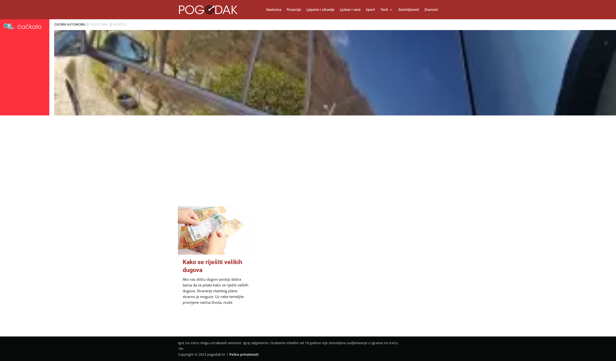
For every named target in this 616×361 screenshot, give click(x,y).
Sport (370, 10)
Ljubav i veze (350, 10)
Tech (384, 10)
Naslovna (273, 10)
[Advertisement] (308, 153)
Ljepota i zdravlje (320, 10)
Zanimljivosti (408, 10)
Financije (294, 10)
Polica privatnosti (243, 354)
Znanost (431, 10)
